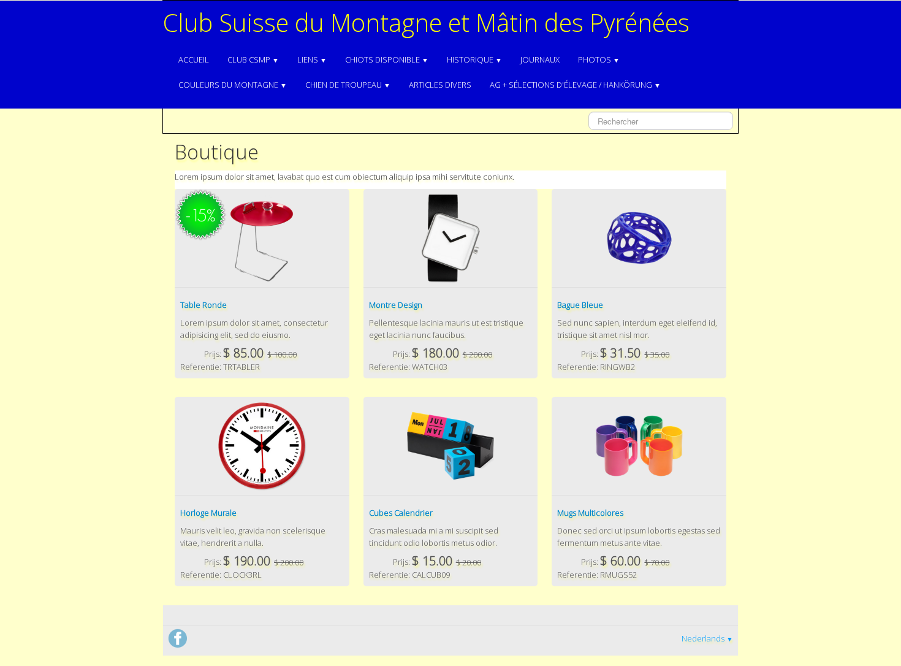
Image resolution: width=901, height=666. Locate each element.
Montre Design (395, 304)
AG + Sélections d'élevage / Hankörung (575, 84)
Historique (474, 59)
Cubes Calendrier (401, 512)
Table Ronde (203, 304)
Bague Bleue (580, 304)
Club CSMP (253, 59)
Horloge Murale (208, 512)
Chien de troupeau (347, 84)
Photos (599, 59)
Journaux (540, 59)
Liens (312, 59)
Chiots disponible (386, 59)
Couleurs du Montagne (232, 84)
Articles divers (440, 84)
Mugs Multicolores (590, 512)
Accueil (193, 59)
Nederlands (707, 638)
